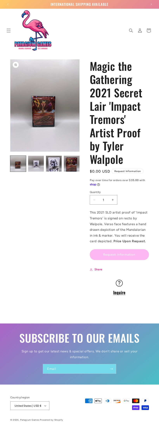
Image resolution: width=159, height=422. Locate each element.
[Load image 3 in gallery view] (54, 164)
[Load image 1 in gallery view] (18, 164)
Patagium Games (29, 420)
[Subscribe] (111, 369)
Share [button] (98, 269)
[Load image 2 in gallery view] (36, 164)
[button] (8, 30)
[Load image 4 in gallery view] (72, 164)
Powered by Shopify (51, 420)
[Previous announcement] (7, 4)
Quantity (95, 192)
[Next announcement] (151, 4)
